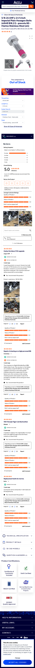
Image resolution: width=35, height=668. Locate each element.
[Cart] (32, 2)
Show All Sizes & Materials (13, 15)
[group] (17, 47)
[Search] (31, 6)
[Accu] (18, 2)
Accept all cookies (17, 662)
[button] (31, 37)
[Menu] (2, 2)
